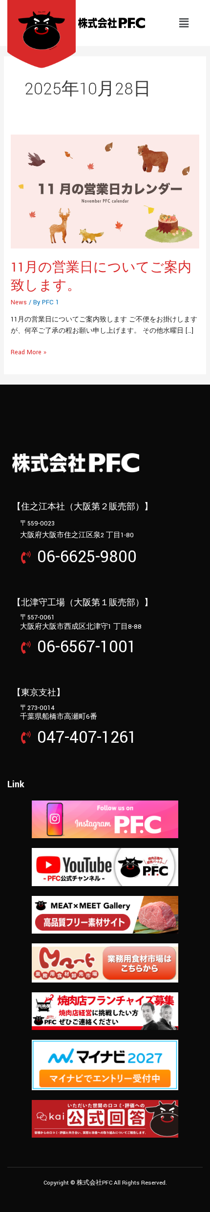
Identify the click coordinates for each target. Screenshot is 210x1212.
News (19, 302)
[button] (183, 23)
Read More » (28, 352)
